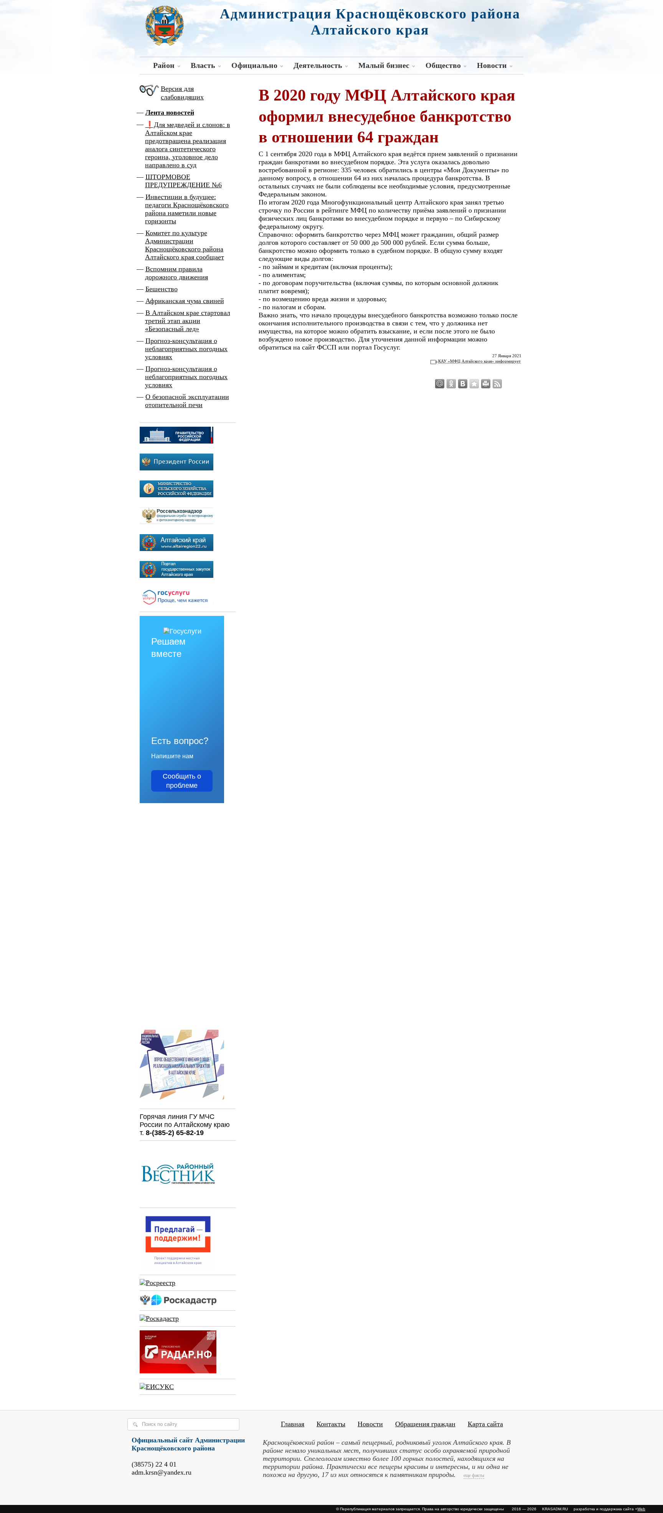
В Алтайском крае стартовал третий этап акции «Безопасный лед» (187, 321)
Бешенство (161, 289)
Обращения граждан (425, 1424)
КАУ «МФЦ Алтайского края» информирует (479, 361)
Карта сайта (485, 1424)
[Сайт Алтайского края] (176, 549)
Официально (254, 65)
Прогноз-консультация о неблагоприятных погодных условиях (186, 349)
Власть (203, 65)
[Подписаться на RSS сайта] (497, 383)
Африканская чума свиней (184, 301)
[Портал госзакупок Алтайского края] (176, 575)
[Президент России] (176, 468)
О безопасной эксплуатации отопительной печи (187, 401)
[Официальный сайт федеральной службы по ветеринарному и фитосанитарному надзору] (176, 522)
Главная (292, 1424)
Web (641, 1509)
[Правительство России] (176, 441)
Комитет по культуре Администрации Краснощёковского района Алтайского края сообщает (184, 245)
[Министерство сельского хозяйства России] (176, 495)
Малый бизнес (383, 65)
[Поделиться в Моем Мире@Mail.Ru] (439, 383)
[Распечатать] (485, 383)
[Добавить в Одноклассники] (451, 383)
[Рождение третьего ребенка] (159, 1318)
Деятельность (318, 65)
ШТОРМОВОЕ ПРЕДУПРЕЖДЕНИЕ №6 (183, 181)
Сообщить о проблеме (182, 780)
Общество (443, 65)
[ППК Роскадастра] (178, 1303)
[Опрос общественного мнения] (182, 1101)
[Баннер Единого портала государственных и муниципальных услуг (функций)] (176, 604)
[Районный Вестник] (178, 1200)
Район (164, 65)
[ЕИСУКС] (157, 1387)
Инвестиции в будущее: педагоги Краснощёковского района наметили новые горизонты (187, 209)
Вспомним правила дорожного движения (176, 273)
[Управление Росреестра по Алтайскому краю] (157, 1283)
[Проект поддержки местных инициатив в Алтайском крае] (178, 1267)
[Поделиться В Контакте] (462, 383)
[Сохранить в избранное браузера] (474, 383)
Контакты (331, 1424)
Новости (492, 65)
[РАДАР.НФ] (178, 1371)
